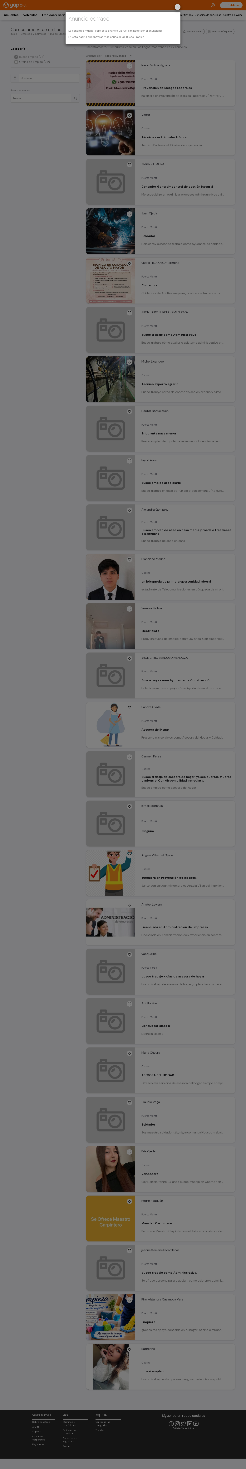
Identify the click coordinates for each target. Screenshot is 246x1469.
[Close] (177, 7)
